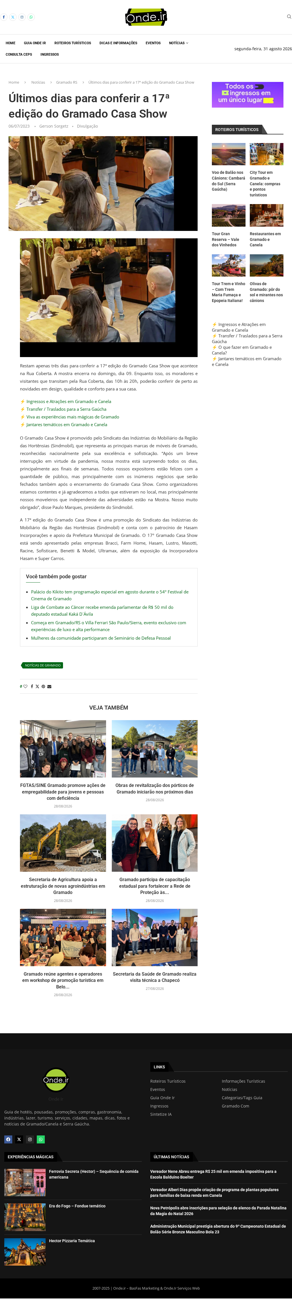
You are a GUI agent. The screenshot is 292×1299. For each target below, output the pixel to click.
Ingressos (49, 55)
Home (10, 43)
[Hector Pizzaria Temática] (25, 1252)
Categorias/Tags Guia (242, 1098)
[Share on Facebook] (32, 686)
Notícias (176, 43)
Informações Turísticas (243, 1081)
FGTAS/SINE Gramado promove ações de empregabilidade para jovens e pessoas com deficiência (63, 792)
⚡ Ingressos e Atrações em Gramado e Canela (65, 401)
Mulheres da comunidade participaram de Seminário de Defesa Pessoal (101, 638)
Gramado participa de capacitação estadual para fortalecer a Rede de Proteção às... (154, 886)
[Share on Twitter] (37, 686)
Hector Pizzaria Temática (72, 1240)
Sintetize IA (161, 1114)
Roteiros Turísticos (72, 43)
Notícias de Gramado (43, 665)
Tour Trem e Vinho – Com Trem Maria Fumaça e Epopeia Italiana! (228, 292)
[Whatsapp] (31, 17)
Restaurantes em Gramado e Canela (265, 239)
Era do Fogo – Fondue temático (77, 1206)
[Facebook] (3, 17)
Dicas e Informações (118, 43)
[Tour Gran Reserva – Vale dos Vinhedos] (229, 215)
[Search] (289, 17)
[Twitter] (13, 17)
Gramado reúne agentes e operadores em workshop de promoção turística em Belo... (63, 980)
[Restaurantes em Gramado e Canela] (266, 215)
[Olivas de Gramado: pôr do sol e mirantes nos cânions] (266, 265)
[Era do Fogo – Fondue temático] (25, 1217)
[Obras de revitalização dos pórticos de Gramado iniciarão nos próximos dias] (155, 749)
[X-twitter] (19, 1139)
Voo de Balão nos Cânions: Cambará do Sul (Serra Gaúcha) (228, 181)
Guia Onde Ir (35, 43)
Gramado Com (235, 1106)
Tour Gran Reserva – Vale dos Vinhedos (225, 239)
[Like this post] (25, 686)
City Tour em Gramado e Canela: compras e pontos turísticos (265, 183)
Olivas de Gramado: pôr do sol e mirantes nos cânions (266, 292)
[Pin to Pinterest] (43, 686)
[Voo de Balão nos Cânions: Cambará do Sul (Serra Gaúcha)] (229, 154)
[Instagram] (22, 17)
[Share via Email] (49, 686)
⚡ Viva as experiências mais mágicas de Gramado (69, 417)
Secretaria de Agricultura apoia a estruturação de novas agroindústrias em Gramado (63, 886)
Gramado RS (66, 82)
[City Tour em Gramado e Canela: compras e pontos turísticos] (266, 154)
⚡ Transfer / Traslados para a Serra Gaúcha (63, 409)
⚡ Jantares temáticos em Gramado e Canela (63, 424)
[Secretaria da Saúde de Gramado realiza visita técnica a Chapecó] (155, 937)
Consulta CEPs (19, 55)
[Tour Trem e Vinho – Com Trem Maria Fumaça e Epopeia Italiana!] (229, 265)
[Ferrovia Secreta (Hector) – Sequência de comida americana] (25, 1182)
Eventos (153, 43)
